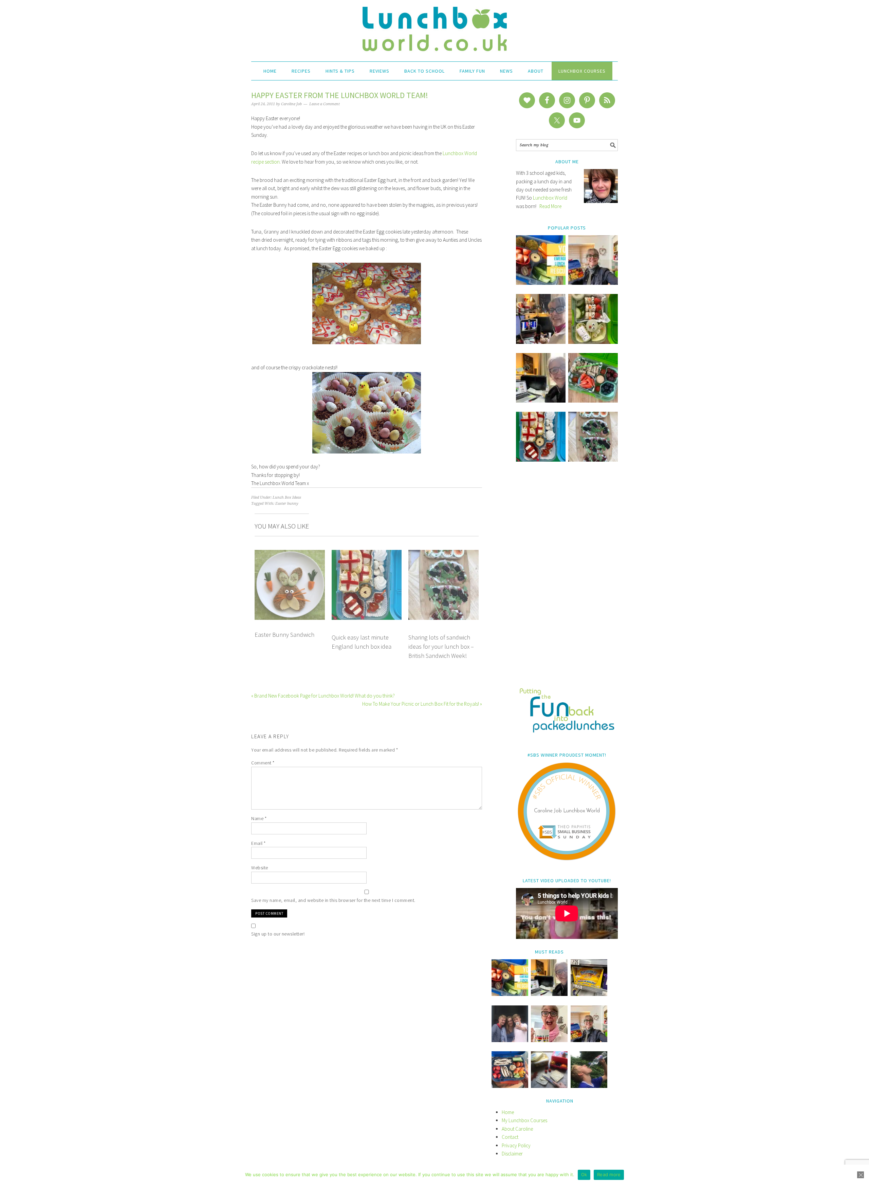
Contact (510, 1137)
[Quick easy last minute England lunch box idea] (541, 460)
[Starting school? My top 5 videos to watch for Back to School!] (593, 400)
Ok (584, 1174)
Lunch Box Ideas (287, 497)
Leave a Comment (324, 104)
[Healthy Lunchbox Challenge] (549, 1086)
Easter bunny (286, 503)
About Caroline (517, 1129)
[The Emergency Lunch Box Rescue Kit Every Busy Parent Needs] (541, 283)
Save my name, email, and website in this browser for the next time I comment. (333, 900)
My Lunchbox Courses (524, 1120)
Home (508, 1112)
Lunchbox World (550, 198)
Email (258, 843)
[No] (860, 1174)
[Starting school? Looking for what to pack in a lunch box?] (510, 1086)
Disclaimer (512, 1153)
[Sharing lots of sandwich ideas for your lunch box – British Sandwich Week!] (593, 460)
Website (259, 868)
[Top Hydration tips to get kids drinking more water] (589, 1086)
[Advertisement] (567, 579)
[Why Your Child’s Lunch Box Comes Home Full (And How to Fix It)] (593, 283)
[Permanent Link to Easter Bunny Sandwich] (290, 554)
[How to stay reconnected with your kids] (510, 1040)
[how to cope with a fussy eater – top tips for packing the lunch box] (549, 1040)
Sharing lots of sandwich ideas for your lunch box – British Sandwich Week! (441, 646)
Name (258, 818)
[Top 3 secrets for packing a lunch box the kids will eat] (541, 400)
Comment (263, 763)
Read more (609, 1174)
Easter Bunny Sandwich (284, 634)
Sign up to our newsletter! (277, 934)
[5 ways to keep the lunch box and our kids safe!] (589, 1040)
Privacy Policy (516, 1145)
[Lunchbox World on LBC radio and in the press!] (541, 342)
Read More (550, 206)
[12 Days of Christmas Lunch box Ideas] (593, 342)
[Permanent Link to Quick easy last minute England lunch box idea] (367, 554)
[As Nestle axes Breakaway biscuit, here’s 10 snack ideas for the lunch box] (589, 994)
